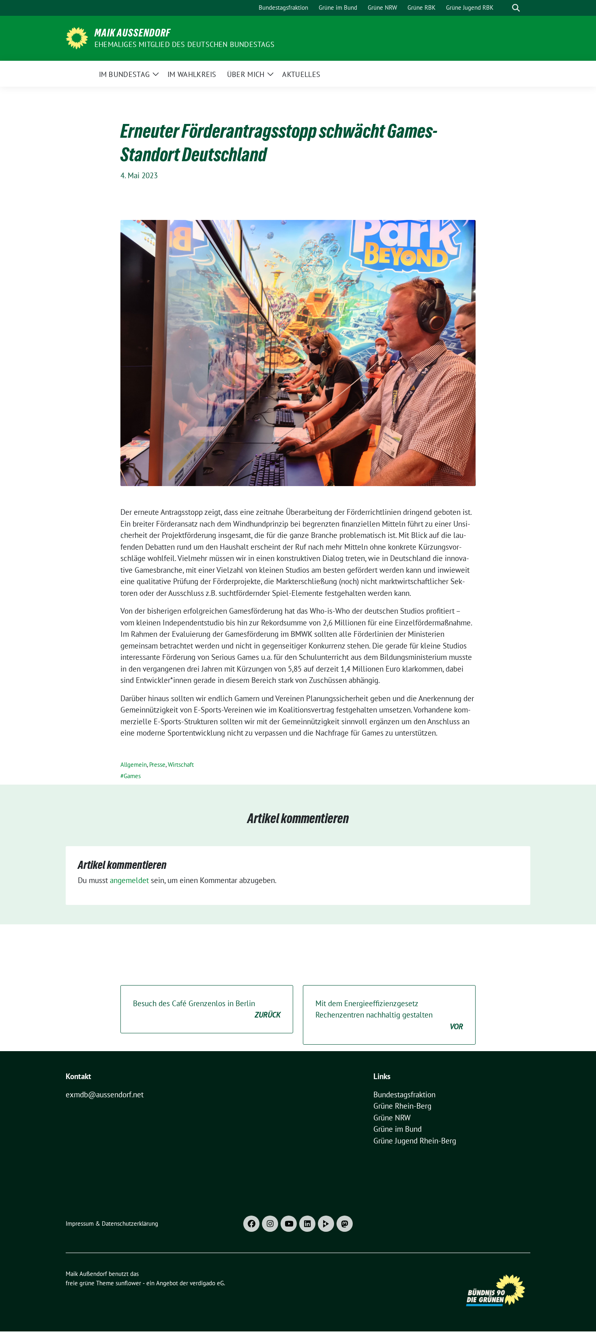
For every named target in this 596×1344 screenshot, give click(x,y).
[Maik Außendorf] (77, 37)
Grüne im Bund (397, 1129)
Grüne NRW (392, 1117)
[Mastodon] (345, 1224)
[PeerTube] (326, 1224)
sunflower (128, 1283)
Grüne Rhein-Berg (402, 1106)
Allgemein (133, 764)
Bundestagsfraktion (404, 1094)
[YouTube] (289, 1224)
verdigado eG (207, 1283)
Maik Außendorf (132, 33)
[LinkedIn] (307, 1224)
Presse (157, 764)
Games (132, 776)
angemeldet (129, 880)
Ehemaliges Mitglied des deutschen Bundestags (184, 44)
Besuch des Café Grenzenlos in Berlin (207, 1009)
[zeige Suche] (516, 8)
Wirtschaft (181, 764)
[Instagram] (270, 1224)
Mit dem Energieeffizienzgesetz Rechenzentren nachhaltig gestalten (389, 1014)
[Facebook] (251, 1224)
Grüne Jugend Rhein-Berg (414, 1141)
